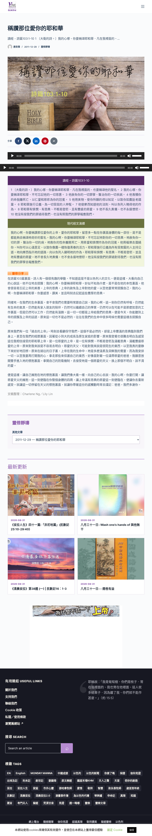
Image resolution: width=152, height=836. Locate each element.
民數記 (11, 795)
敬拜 (90, 788)
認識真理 (77, 821)
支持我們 (11, 697)
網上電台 (34, 821)
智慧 (100, 788)
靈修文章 (100, 803)
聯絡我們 (11, 703)
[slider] (137, 155)
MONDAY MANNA (41, 773)
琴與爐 (98, 795)
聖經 (35, 803)
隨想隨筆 (48, 821)
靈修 (87, 803)
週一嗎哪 (74, 803)
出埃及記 (12, 780)
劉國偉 (52, 780)
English (20, 773)
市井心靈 (48, 788)
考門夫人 (22, 803)
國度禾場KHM (85, 780)
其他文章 (17, 432)
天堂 (117, 780)
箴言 (9, 803)
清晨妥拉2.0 (43, 795)
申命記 (111, 795)
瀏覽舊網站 (14, 723)
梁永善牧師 (114, 788)
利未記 (26, 780)
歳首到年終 (132, 788)
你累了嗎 (109, 773)
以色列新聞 (92, 773)
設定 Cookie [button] (115, 830)
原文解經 (67, 780)
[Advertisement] (76, 643)
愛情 (79, 788)
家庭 (35, 788)
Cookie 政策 (13, 710)
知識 (133, 795)
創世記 (39, 780)
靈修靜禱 (45, 46)
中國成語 (63, 773)
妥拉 (9, 788)
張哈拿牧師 (65, 788)
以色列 (77, 773)
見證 (61, 803)
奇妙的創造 (131, 780)
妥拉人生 (22, 788)
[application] (76, 156)
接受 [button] (131, 829)
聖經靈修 (106, 821)
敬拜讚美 (92, 821)
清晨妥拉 (25, 795)
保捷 (122, 773)
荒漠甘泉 (48, 803)
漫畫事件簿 (61, 795)
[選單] (142, 6)
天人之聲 (104, 780)
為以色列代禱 (81, 795)
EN (9, 773)
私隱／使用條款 (15, 717)
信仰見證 (135, 773)
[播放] (12, 156)
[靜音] (129, 156)
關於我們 (11, 690)
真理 (122, 795)
